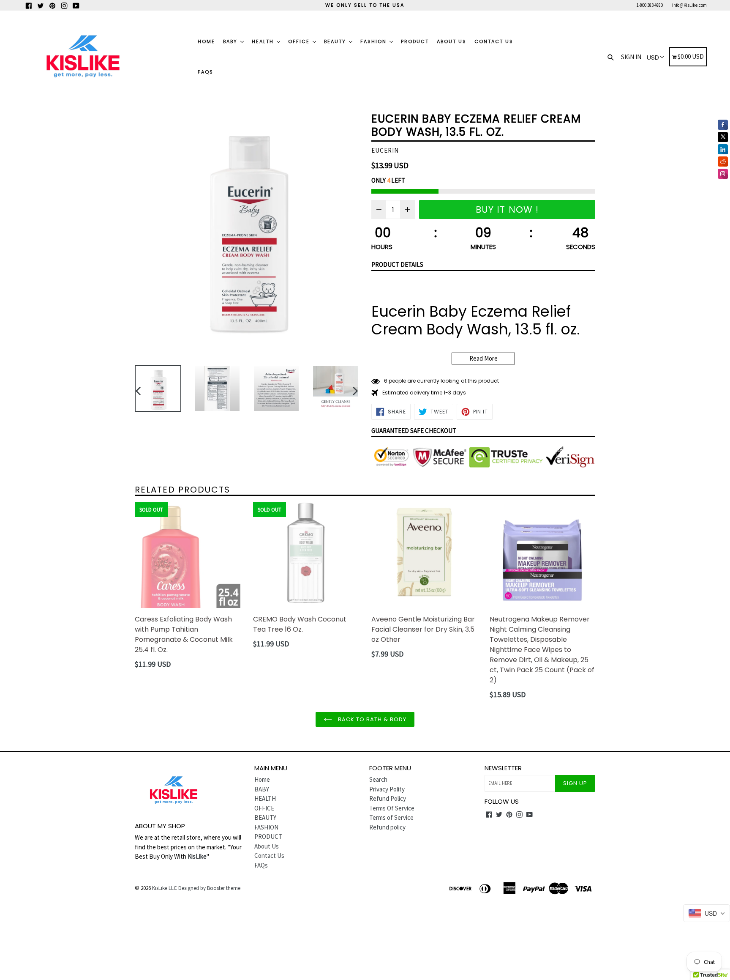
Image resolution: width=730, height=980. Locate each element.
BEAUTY (336, 41)
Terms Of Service (391, 808)
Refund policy (387, 827)
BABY (231, 41)
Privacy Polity (387, 789)
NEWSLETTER (503, 768)
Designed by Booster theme (209, 888)
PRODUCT (415, 41)
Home (206, 41)
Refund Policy (387, 798)
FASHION (374, 41)
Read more (483, 358)
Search (378, 779)
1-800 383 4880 (650, 5)
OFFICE (300, 41)
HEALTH (264, 41)
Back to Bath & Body (371, 719)
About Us (451, 41)
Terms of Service (391, 817)
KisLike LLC (164, 888)
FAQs (205, 71)
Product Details (397, 264)
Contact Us (493, 41)
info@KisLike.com (689, 5)
